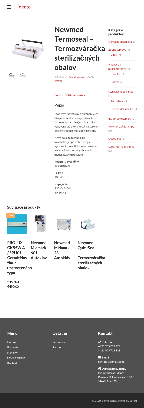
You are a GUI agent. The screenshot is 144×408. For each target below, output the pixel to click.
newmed (58, 80)
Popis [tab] (57, 95)
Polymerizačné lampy (121, 126)
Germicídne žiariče (121, 108)
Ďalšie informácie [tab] (75, 95)
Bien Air (115, 74)
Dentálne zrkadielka (120, 41)
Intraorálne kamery (119, 118)
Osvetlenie (114, 138)
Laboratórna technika (121, 146)
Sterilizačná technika (75, 77)
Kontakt (12, 363)
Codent (114, 81)
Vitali (113, 54)
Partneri (57, 347)
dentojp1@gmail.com (111, 361)
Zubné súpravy (117, 49)
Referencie (59, 342)
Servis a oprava (16, 357)
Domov (11, 342)
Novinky (12, 352)
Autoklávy (116, 101)
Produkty (13, 347)
